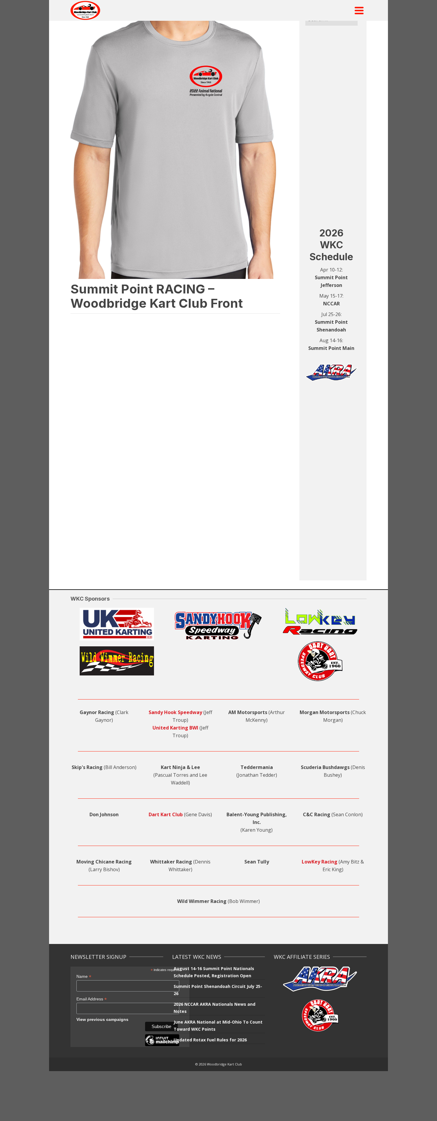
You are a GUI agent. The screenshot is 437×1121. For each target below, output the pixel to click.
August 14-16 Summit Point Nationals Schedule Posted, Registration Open (214, 972)
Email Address (91, 999)
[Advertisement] (331, 126)
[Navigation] (359, 10)
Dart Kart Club (166, 814)
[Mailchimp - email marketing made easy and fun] (162, 1044)
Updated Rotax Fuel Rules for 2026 (210, 1040)
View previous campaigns (102, 1019)
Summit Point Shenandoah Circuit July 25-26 (218, 989)
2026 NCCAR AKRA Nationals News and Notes (214, 1007)
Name (83, 976)
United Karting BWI (175, 727)
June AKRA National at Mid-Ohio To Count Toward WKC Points (218, 1025)
